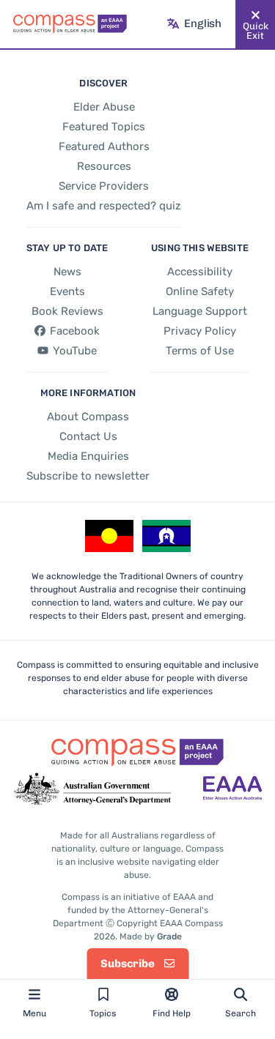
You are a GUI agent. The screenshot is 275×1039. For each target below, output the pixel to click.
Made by (151, 936)
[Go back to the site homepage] (70, 24)
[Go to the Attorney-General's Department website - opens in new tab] (92, 789)
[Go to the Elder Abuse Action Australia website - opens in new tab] (232, 789)
